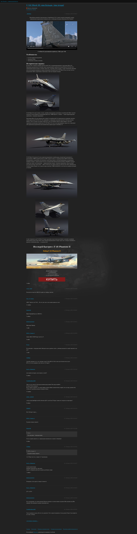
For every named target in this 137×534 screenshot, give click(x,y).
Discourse (35, 532)
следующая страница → (32, 521)
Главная (28, 529)
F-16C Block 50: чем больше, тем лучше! (45, 5)
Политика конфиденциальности (70, 529)
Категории (33, 529)
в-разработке (29, 9)
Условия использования (56, 529)
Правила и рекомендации (43, 529)
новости (34, 9)
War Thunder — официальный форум (9, 1)
